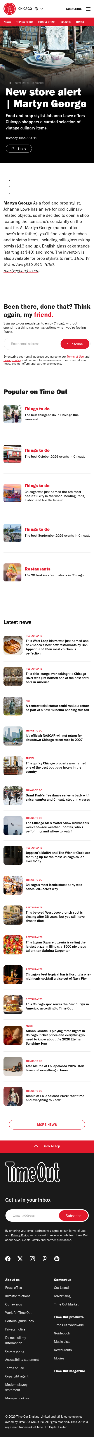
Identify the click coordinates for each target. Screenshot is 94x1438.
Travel (80, 22)
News (7, 22)
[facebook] (7, 1258)
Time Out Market (66, 1305)
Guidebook (62, 1334)
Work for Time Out (18, 1313)
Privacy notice (15, 1330)
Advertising (62, 1296)
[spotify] (56, 1258)
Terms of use (14, 1368)
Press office (13, 1288)
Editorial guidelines (19, 1321)
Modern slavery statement (16, 1387)
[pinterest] (44, 1258)
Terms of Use (75, 357)
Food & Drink (46, 22)
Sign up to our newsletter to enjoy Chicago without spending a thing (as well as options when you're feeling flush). (44, 328)
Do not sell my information (15, 1340)
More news (47, 1125)
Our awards (13, 1305)
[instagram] (32, 1258)
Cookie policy (14, 1352)
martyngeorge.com (20, 271)
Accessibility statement (22, 1360)
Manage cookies (17, 1398)
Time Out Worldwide (69, 1325)
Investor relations (17, 1296)
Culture (66, 22)
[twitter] (20, 1258)
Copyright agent (16, 1377)
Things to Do (24, 22)
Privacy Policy (12, 360)
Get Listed (61, 1288)
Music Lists (62, 1342)
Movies (59, 1359)
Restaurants (63, 1350)
